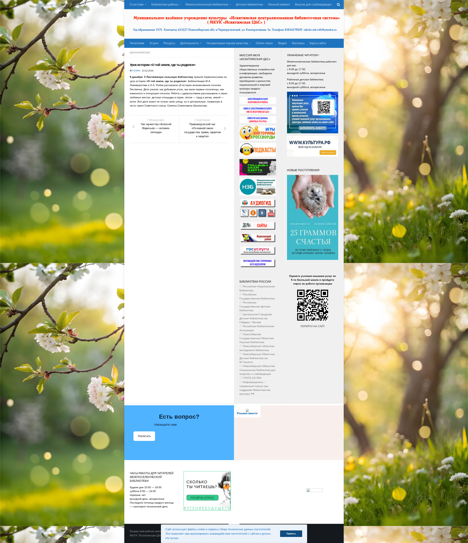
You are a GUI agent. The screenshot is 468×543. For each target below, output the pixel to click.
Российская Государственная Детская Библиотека (254, 306)
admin (136, 70)
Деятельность (189, 43)
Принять (291, 533)
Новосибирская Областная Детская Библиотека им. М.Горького (257, 358)
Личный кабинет (279, 4)
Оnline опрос (264, 43)
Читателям (137, 43)
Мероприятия (140, 52)
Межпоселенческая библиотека (207, 4)
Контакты (298, 43)
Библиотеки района (164, 4)
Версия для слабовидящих (313, 4)
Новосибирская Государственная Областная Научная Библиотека (256, 338)
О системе (137, 4)
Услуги (153, 43)
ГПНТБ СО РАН (252, 377)
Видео (282, 43)
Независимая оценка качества (227, 43)
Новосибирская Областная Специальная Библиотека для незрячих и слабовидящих (257, 370)
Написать (144, 436)
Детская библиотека (249, 4)
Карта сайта (318, 43)
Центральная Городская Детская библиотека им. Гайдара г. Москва (255, 318)
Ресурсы (169, 43)
